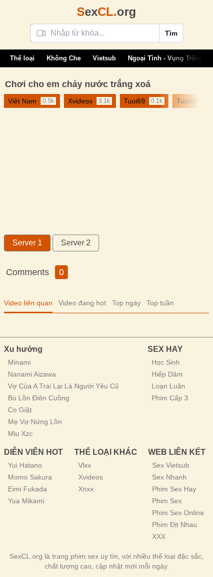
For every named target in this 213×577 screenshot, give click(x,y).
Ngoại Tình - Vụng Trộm (165, 58)
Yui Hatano (25, 465)
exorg (106, 11)
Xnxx (86, 489)
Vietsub (104, 58)
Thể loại (22, 58)
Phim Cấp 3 (170, 398)
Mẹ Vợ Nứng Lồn (35, 422)
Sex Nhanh (169, 477)
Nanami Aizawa (32, 374)
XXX (158, 536)
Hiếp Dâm (167, 374)
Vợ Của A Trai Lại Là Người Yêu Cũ (63, 386)
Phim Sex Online (178, 513)
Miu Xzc (20, 433)
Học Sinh (166, 362)
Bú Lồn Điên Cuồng (38, 398)
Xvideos (90, 477)
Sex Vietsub (170, 465)
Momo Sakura (30, 477)
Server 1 (27, 243)
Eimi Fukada (27, 489)
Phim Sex (167, 501)
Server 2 (76, 243)
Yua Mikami (26, 501)
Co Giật (20, 410)
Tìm (171, 33)
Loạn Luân (168, 386)
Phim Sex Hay (174, 489)
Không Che (64, 58)
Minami (19, 362)
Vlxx (84, 465)
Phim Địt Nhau (174, 525)
